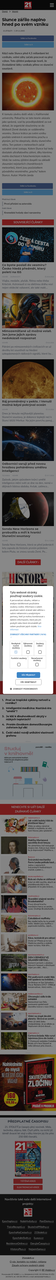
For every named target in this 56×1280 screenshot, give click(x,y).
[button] (28, 635)
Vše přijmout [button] (28, 675)
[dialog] (28, 640)
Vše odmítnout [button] (28, 682)
